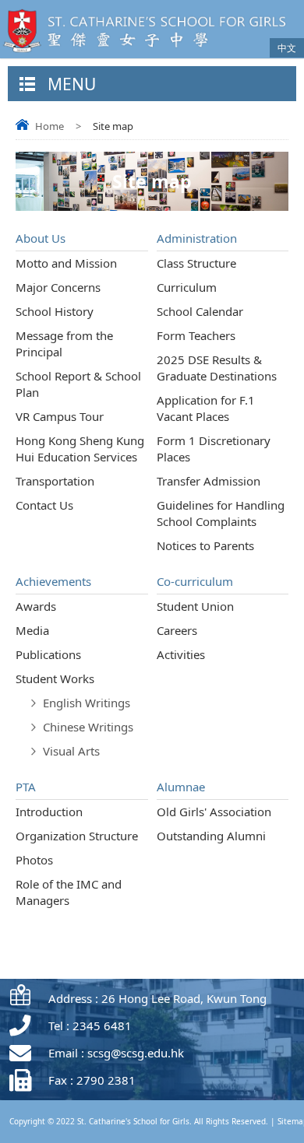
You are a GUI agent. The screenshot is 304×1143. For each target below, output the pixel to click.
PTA (26, 786)
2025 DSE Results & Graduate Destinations (217, 368)
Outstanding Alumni (211, 835)
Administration (197, 238)
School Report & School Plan (78, 384)
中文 (286, 47)
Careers (177, 630)
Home (49, 126)
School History (55, 311)
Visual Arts (71, 751)
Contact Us (44, 505)
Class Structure (196, 263)
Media (32, 630)
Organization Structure (77, 835)
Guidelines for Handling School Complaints (221, 513)
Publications (48, 654)
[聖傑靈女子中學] (149, 53)
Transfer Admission (208, 481)
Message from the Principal (64, 343)
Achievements (53, 581)
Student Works (55, 678)
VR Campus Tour (60, 416)
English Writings (86, 702)
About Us (40, 238)
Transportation (55, 481)
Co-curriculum (195, 581)
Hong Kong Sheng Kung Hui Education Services (80, 449)
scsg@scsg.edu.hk (135, 1053)
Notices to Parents (205, 545)
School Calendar (200, 311)
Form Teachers (196, 335)
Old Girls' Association (214, 811)
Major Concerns (58, 287)
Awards (36, 606)
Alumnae (181, 786)
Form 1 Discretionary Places (213, 449)
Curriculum (187, 287)
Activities (181, 654)
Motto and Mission (66, 263)
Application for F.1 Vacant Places (206, 408)
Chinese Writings (88, 727)
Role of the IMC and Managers (69, 892)
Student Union (195, 606)
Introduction (49, 811)
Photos (34, 860)
